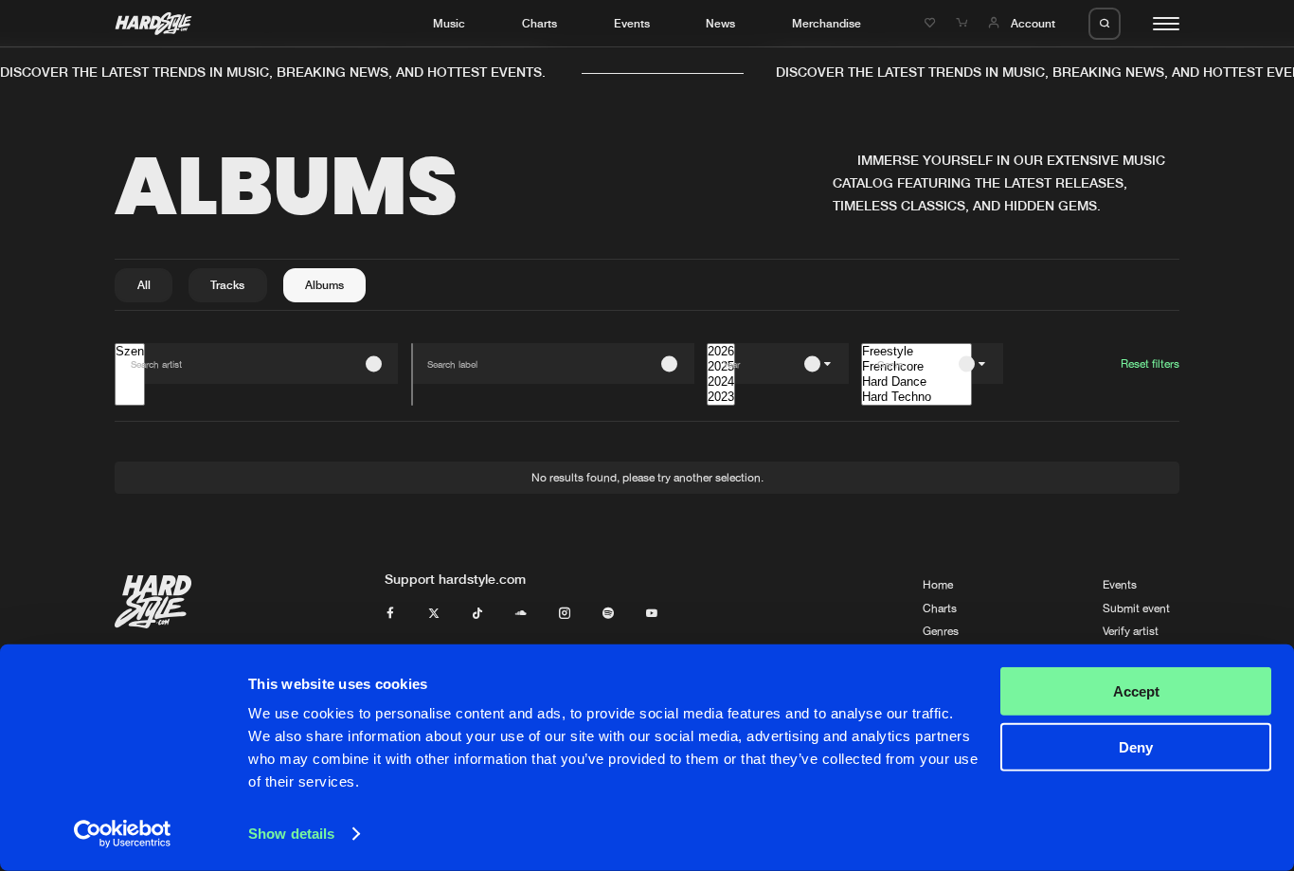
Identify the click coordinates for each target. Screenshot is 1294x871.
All (144, 285)
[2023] (721, 397)
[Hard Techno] (916, 397)
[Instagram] (564, 614)
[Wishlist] (932, 23)
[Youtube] (651, 614)
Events (632, 23)
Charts (539, 23)
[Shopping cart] (963, 23)
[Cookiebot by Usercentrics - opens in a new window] (123, 834)
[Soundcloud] (521, 614)
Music (449, 23)
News (720, 23)
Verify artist (1131, 631)
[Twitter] (434, 614)
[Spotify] (608, 614)
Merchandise (826, 23)
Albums (324, 285)
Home (938, 584)
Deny (1136, 746)
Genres (941, 631)
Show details (291, 834)
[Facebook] (390, 614)
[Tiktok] (477, 614)
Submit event (1136, 608)
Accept (1136, 691)
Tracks (227, 285)
